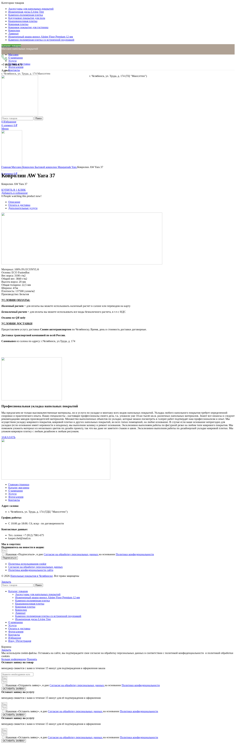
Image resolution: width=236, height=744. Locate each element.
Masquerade (65, 167)
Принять (32, 659)
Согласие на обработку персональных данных (71, 554)
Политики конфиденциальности (135, 554)
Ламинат (20, 613)
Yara (74, 167)
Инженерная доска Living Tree (33, 619)
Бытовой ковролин (46, 167)
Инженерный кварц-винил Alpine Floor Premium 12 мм (47, 597)
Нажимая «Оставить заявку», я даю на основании (82, 711)
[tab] (121, 202)
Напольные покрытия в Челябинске (31, 575)
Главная (6, 167)
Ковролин (28, 167)
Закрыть (6, 581)
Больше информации (13, 659)
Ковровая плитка (25, 606)
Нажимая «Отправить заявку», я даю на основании (83, 685)
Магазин (16, 167)
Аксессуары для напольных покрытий (37, 594)
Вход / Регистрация (19, 640)
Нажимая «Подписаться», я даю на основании (80, 554)
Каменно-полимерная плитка (32, 600)
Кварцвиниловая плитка (29, 603)
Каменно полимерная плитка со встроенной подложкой (48, 616)
